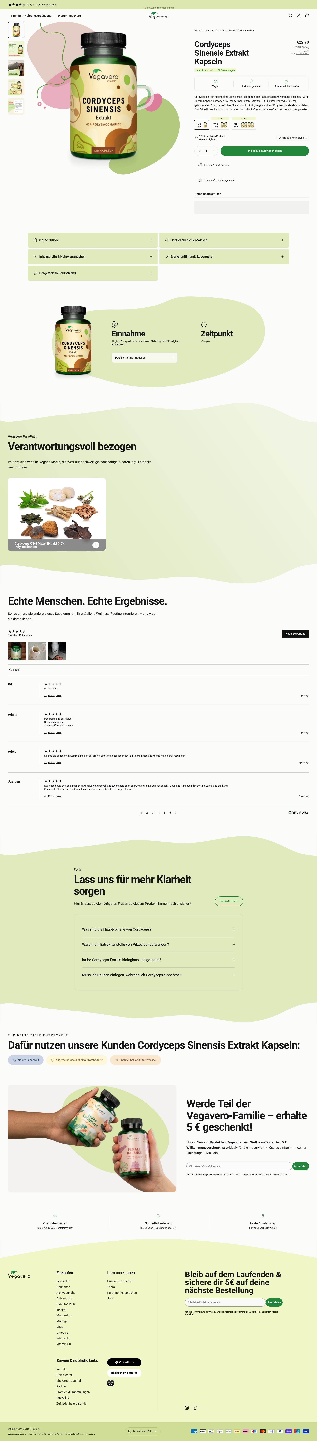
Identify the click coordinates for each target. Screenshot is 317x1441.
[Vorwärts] (171, 106)
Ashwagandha (65, 1292)
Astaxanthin (64, 1298)
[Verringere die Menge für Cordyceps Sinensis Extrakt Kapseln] (198, 151)
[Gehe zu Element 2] (16, 49)
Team (111, 1287)
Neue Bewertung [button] (295, 633)
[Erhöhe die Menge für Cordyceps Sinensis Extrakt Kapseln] (214, 151)
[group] (25, 632)
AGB (44, 1434)
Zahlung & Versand (55, 1434)
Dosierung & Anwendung (291, 137)
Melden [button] (51, 695)
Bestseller (63, 1281)
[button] (17, 651)
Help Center (64, 1375)
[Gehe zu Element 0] (16, 30)
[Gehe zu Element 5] (16, 106)
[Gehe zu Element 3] (16, 68)
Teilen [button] (58, 695)
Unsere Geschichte (119, 1281)
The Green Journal (68, 1380)
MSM (60, 1327)
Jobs (110, 1298)
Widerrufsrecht (34, 1434)
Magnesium (64, 1315)
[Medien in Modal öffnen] (103, 98)
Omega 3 (62, 1332)
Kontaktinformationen (74, 1434)
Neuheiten (63, 1287)
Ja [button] (45, 695)
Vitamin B (62, 1338)
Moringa (61, 1321)
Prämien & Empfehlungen (73, 1392)
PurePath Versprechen (122, 1292)
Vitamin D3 (63, 1344)
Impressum (90, 1434)
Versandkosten (302, 53)
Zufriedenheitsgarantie (71, 1403)
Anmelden (300, 1166)
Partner (61, 1386)
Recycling (62, 1397)
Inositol (61, 1310)
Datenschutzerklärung (236, 1174)
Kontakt (61, 1369)
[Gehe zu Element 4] (16, 87)
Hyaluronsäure (66, 1304)
